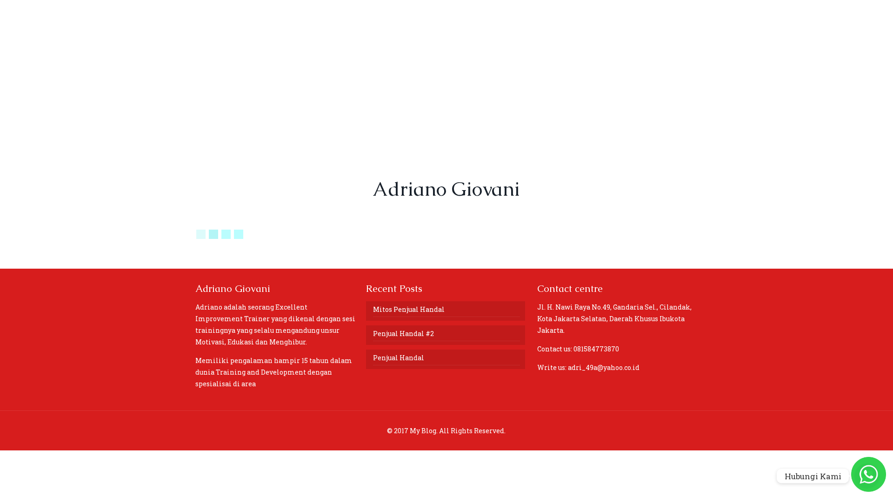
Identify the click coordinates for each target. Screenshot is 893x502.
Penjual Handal (398, 357)
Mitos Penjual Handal (409, 309)
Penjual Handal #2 (403, 333)
